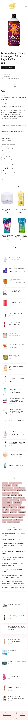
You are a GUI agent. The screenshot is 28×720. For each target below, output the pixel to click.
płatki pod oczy (13, 512)
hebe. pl (20, 495)
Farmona (8, 76)
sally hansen (22, 514)
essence (9, 492)
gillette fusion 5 (15, 492)
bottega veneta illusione (8, 487)
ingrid (23, 497)
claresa (11, 490)
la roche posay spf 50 (7, 505)
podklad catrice (6, 512)
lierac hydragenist (16, 505)
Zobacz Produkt (8, 67)
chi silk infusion (6, 490)
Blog (16, 718)
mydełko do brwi (11, 78)
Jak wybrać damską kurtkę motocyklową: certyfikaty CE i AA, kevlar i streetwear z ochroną (13, 545)
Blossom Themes (7, 715)
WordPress (22, 715)
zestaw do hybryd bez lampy (13, 522)
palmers (7, 509)
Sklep (12, 718)
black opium (15, 485)
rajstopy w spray (21, 512)
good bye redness (6, 495)
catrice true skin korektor (19, 487)
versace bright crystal (7, 519)
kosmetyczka (22, 500)
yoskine (4, 522)
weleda (17, 78)
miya (5, 78)
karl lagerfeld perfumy (14, 500)
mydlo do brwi (21, 507)
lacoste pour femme (17, 502)
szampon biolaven (6, 517)
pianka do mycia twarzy (15, 509)
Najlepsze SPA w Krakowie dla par (11, 539)
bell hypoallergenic (7, 485)
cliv (15, 490)
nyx (3, 509)
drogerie (4, 492)
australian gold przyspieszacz (15, 483)
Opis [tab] (14, 86)
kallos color (5, 500)
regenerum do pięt (6, 514)
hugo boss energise (17, 497)
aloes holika (5, 483)
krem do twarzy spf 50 (7, 502)
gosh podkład (14, 495)
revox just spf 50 (15, 514)
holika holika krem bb (7, 497)
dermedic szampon (21, 490)
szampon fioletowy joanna (17, 517)
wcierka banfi (16, 519)
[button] (24, 17)
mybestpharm (5, 507)
